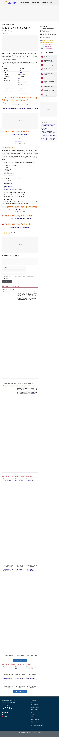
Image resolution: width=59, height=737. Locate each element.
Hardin (33, 55)
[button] (55, 2)
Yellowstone (6, 182)
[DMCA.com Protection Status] (37, 725)
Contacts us (33, 714)
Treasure (6, 183)
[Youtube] (7, 708)
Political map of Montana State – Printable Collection (18, 383)
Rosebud (6, 185)
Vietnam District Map (34, 709)
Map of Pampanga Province (49, 56)
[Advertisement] (20, 43)
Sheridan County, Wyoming (10, 187)
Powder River (7, 186)
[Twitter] (5, 708)
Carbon (5, 180)
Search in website (34, 721)
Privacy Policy (33, 716)
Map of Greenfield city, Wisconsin (48, 69)
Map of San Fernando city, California (49, 82)
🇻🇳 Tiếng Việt (4, 716)
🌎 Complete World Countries (47, 40)
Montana (31, 53)
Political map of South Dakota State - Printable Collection (49, 61)
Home (3, 24)
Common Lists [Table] (47, 2)
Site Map (32, 722)
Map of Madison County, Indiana (49, 74)
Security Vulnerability (35, 719)
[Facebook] (3, 708)
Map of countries (35, 2)
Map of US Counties (10, 24)
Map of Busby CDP (8, 674)
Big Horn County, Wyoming (10, 189)
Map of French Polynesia (49, 90)
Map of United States (9, 289)
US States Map (33, 702)
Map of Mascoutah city (48, 86)
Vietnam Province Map (35, 707)
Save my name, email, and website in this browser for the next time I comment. (19, 277)
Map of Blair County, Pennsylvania (48, 94)
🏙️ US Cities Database (46, 48)
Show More (18, 660)
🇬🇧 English (4, 714)
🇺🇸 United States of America (46, 42)
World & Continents (24, 2)
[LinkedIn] (9, 708)
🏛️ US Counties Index (46, 46)
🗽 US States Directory (46, 44)
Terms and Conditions (35, 717)
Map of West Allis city (48, 65)
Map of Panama (47, 78)
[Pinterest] (11, 708)
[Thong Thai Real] (9, 2)
